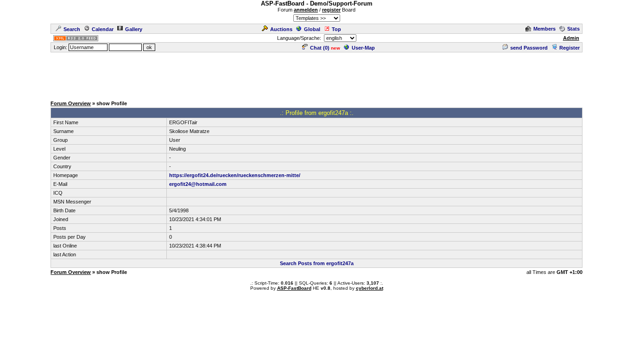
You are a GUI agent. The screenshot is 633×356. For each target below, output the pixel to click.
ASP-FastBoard (294, 288)
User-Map (363, 48)
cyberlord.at (369, 288)
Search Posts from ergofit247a (317, 263)
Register (569, 48)
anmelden (306, 10)
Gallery (133, 29)
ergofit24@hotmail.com (198, 184)
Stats (573, 29)
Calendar (103, 29)
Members (544, 29)
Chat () (319, 48)
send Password (529, 48)
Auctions (281, 29)
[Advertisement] (316, 74)
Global (312, 29)
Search (71, 29)
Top (336, 29)
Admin (571, 38)
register (331, 10)
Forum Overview (71, 103)
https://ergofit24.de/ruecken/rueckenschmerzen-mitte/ (234, 175)
